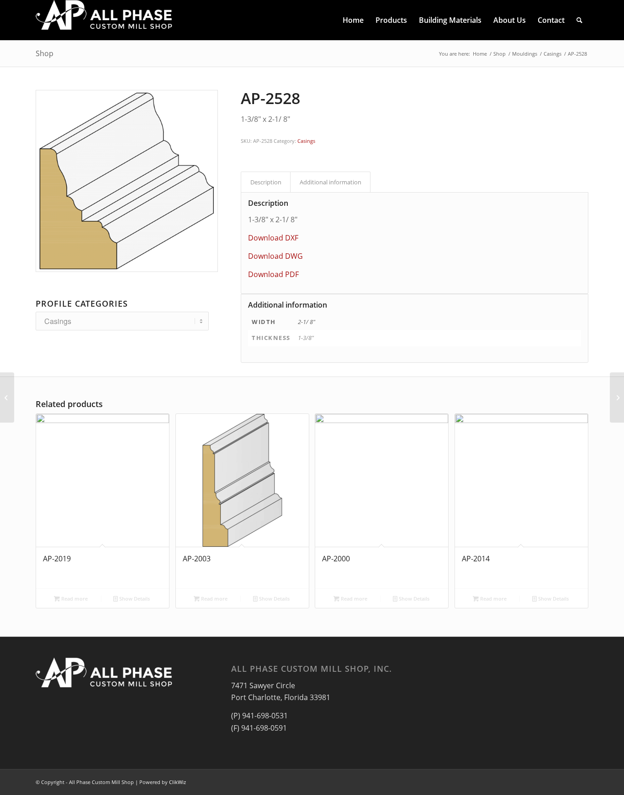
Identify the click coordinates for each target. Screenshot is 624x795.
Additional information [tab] (330, 182)
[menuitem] (353, 20)
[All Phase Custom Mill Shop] (104, 20)
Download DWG (275, 256)
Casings (306, 140)
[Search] (579, 20)
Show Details (134, 598)
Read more (74, 598)
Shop (44, 53)
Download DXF (273, 238)
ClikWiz (177, 782)
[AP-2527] (7, 397)
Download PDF (273, 274)
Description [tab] (265, 182)
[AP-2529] (617, 397)
